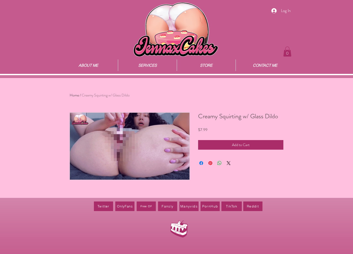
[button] (287, 52)
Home (74, 95)
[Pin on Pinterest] (210, 163)
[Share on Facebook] (201, 163)
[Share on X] (228, 163)
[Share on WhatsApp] (219, 163)
